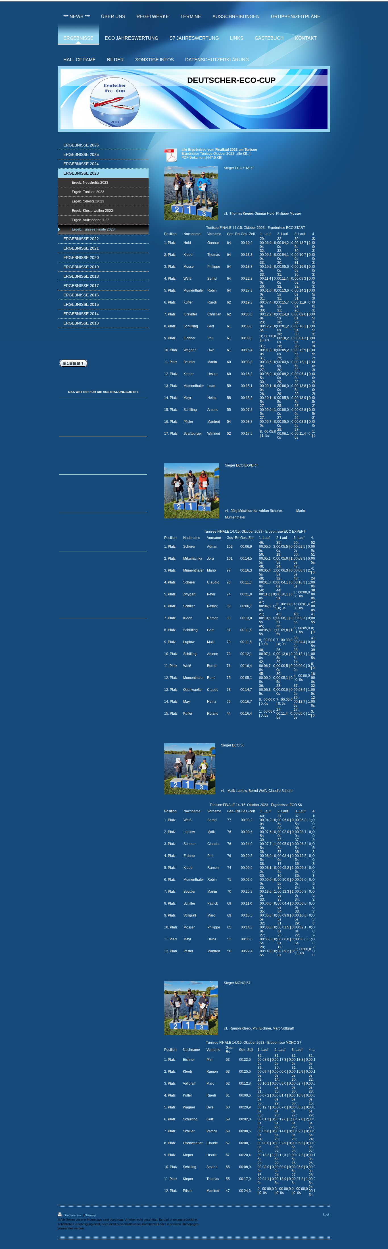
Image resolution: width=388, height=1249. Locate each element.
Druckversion (73, 1215)
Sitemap (90, 1215)
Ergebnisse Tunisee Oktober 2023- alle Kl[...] (216, 154)
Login (326, 1214)
